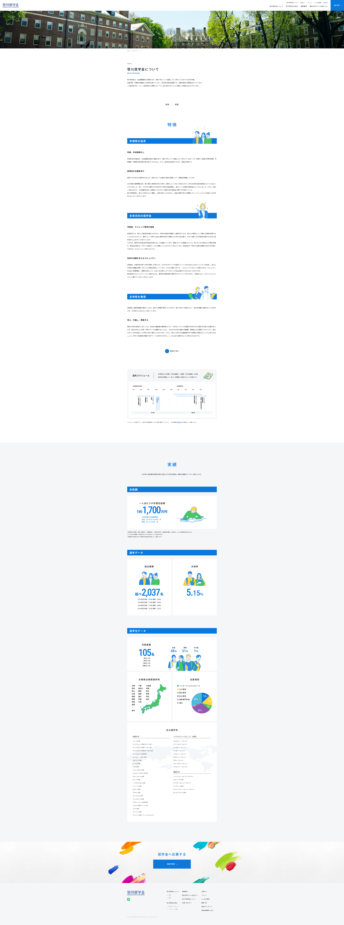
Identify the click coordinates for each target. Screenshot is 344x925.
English (325, 2)
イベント (309, 2)
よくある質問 (317, 2)
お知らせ (302, 2)
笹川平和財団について (292, 2)
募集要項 (179, 422)
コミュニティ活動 (173, 909)
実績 (177, 104)
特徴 (167, 104)
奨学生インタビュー (174, 906)
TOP (128, 50)
